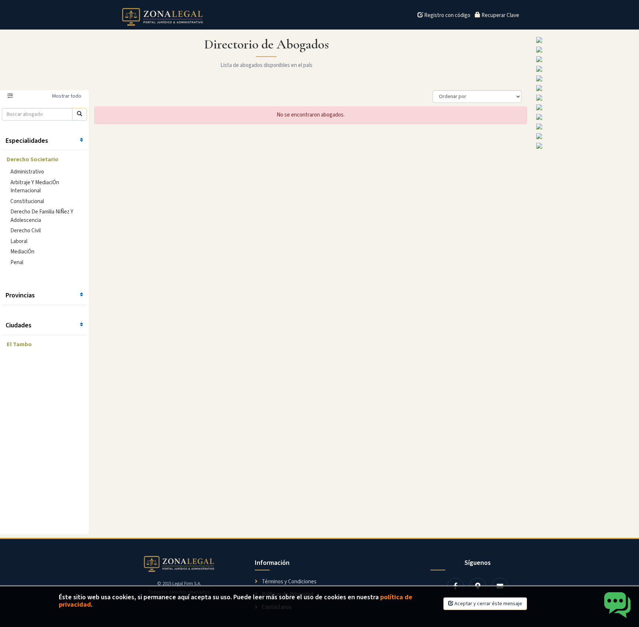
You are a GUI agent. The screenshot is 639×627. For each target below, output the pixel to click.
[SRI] (585, 107)
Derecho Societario (32, 159)
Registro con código (446, 15)
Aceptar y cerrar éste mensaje (487, 603)
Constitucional (27, 201)
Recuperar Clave (499, 15)
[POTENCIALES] (585, 136)
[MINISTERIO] (585, 50)
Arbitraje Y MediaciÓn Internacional (34, 187)
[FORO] (585, 40)
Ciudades (18, 325)
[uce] (585, 117)
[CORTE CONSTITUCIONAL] (585, 78)
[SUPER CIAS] (585, 98)
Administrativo (27, 172)
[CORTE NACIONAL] (585, 126)
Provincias (20, 295)
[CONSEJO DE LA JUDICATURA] (585, 59)
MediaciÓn (22, 252)
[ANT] (585, 146)
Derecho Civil (25, 231)
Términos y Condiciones (289, 582)
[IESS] (585, 69)
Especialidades (27, 140)
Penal (16, 262)
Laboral (18, 241)
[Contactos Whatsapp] (618, 606)
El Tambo (19, 344)
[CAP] (585, 88)
